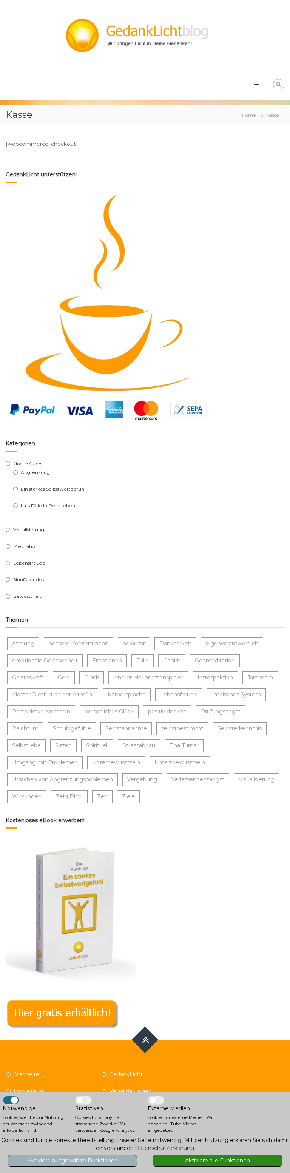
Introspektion (215, 677)
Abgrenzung (35, 472)
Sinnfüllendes (28, 579)
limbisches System (236, 694)
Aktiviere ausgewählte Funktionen (73, 1160)
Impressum (29, 1091)
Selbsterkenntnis (240, 728)
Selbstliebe (26, 745)
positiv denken (167, 711)
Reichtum (25, 728)
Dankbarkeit (175, 643)
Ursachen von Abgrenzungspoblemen (62, 779)
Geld (64, 677)
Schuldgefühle (72, 728)
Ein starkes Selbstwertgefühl (53, 489)
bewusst (134, 643)
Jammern (260, 677)
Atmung (23, 643)
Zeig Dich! (69, 796)
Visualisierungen (130, 1091)
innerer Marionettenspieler (148, 677)
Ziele (128, 796)
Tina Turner (184, 745)
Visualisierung (28, 529)
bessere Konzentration (78, 643)
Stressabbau (139, 745)
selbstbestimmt (182, 728)
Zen (102, 796)
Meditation (25, 546)
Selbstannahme (126, 728)
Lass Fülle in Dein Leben (48, 505)
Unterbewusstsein (116, 762)
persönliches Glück (109, 711)
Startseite (26, 1074)
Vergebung (142, 779)
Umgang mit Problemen (45, 762)
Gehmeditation (215, 660)
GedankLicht (126, 1074)
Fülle (142, 660)
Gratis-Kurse (27, 463)
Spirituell (97, 745)
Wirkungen (27, 796)
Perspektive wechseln (41, 711)
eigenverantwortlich (232, 643)
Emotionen (107, 660)
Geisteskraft (27, 677)
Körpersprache (127, 694)
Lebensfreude (29, 563)
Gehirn (171, 660)
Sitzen (63, 745)
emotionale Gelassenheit (45, 660)
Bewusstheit (27, 596)
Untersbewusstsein (179, 762)
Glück (91, 677)
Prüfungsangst (221, 711)
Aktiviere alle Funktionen (217, 1160)
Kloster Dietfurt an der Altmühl (52, 694)
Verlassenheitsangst (197, 779)
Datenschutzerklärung (164, 1148)
